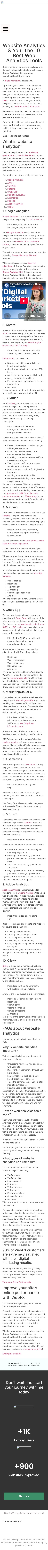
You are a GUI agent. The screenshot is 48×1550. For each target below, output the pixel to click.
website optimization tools (27, 106)
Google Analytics (15, 180)
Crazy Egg (12, 192)
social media (33, 493)
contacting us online (32, 1349)
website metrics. (25, 893)
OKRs (4, 100)
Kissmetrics (12, 198)
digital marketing (12, 80)
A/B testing (18, 627)
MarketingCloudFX (16, 195)
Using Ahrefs (8, 358)
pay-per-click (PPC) (16, 493)
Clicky (10, 207)
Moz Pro (11, 201)
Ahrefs (10, 183)
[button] (5, 28)
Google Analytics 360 (12, 272)
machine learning (10, 742)
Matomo (11, 189)
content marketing (11, 496)
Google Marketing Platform (24, 255)
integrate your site (18, 678)
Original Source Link (11, 1353)
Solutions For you (13, 1521)
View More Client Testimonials (16, 1282)
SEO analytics (35, 219)
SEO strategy (31, 496)
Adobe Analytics (15, 204)
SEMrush (11, 186)
